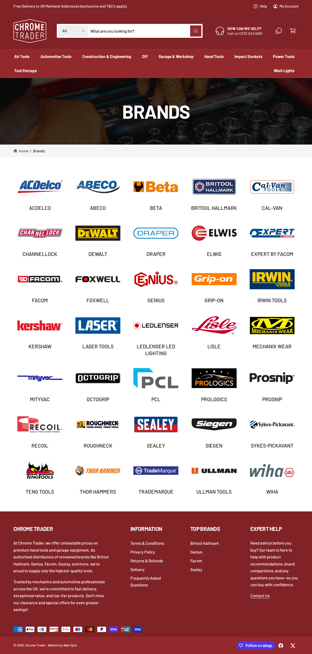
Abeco (98, 208)
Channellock (39, 254)
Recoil (39, 445)
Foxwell (98, 300)
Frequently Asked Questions (145, 581)
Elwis (214, 254)
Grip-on (214, 300)
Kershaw (40, 346)
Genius (156, 300)
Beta (156, 208)
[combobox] (146, 31)
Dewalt (97, 254)
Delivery (137, 569)
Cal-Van (272, 208)
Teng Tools (40, 491)
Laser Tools (98, 346)
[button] (293, 31)
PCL (155, 399)
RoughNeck (98, 445)
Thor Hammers (98, 491)
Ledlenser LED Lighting (156, 349)
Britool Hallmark (214, 208)
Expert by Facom (272, 254)
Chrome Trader (35, 645)
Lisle (214, 346)
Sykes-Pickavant (272, 445)
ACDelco (40, 208)
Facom (40, 300)
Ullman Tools (214, 491)
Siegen (214, 445)
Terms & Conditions (147, 543)
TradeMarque (156, 491)
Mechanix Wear (272, 346)
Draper (156, 254)
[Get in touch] (279, 31)
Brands (39, 151)
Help (263, 6)
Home (24, 151)
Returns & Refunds (146, 560)
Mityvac (40, 399)
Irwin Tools (272, 300)
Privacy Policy (142, 551)
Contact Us (260, 595)
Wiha (272, 491)
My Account (289, 6)
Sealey (156, 445)
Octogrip (98, 399)
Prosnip (272, 399)
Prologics (214, 399)
